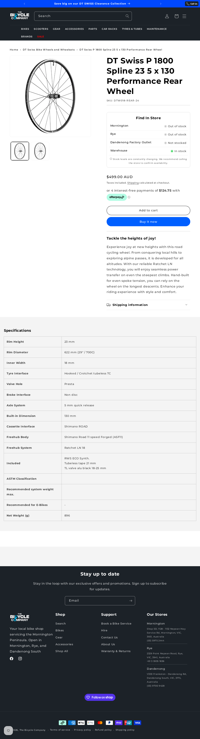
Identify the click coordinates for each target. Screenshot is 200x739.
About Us (108, 644)
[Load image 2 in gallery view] (40, 151)
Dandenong (156, 669)
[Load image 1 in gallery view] (20, 151)
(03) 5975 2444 (155, 640)
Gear (58, 637)
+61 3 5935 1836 (155, 661)
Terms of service (60, 729)
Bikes (59, 630)
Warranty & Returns (116, 651)
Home (14, 49)
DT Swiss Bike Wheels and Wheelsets (49, 49)
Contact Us (109, 637)
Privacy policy (82, 729)
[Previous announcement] (24, 3)
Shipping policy (125, 729)
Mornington (156, 623)
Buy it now (148, 222)
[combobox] (83, 16)
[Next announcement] (160, 3)
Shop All (61, 651)
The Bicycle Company (33, 730)
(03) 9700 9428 (155, 685)
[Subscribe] (130, 600)
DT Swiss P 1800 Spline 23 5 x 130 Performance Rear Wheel (120, 49)
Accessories (64, 644)
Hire (104, 630)
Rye (150, 648)
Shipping (133, 182)
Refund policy (103, 729)
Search (60, 623)
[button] (176, 16)
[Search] (127, 16)
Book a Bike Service (116, 623)
